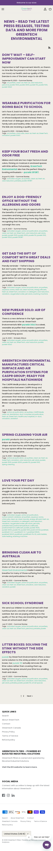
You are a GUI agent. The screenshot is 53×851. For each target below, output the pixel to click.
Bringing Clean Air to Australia (21, 554)
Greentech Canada (11, 727)
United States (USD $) (14, 833)
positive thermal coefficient (12, 528)
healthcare (22, 416)
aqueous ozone (8, 290)
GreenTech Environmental (14, 570)
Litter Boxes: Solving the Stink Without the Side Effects (24, 648)
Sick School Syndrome (22, 603)
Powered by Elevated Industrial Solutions (24, 841)
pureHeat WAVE (8, 534)
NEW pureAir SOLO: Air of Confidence (23, 312)
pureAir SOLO (7, 87)
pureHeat (44, 530)
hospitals (31, 416)
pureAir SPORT (31, 172)
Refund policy (8, 739)
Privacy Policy (8, 731)
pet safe (36, 523)
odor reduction (36, 83)
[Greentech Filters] (26, 9)
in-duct (38, 416)
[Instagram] (8, 795)
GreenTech (43, 133)
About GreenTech (10, 719)
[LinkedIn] (13, 795)
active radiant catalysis (11, 517)
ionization (6, 135)
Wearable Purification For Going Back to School (26, 105)
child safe (20, 133)
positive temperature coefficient (25, 526)
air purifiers (11, 83)
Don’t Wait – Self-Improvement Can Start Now (24, 59)
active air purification (29, 231)
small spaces (37, 683)
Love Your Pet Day (18, 480)
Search (5, 715)
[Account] (44, 9)
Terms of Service (10, 735)
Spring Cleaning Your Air (24, 434)
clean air (19, 83)
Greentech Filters (14, 840)
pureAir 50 (34, 85)
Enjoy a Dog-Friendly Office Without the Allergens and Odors (22, 201)
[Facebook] (3, 795)
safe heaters (42, 534)
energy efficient (40, 290)
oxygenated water (17, 294)
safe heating (7, 536)
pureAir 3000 (24, 85)
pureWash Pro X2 (29, 534)
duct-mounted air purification (31, 414)
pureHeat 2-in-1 (8, 532)
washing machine (40, 294)
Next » (30, 696)
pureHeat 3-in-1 (21, 532)
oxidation (6, 294)
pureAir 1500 (14, 85)
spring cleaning (8, 464)
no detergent (31, 292)
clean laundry (28, 290)
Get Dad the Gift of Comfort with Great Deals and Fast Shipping (26, 257)
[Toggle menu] (3, 9)
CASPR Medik (39, 412)
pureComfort (35, 530)
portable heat (7, 526)
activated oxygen (14, 179)
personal (5, 85)
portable (17, 181)
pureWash (19, 534)
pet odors (42, 233)
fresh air (27, 83)
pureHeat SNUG (33, 532)
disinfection (14, 414)
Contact (6, 723)
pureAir (4, 235)
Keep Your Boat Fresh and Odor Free (25, 153)
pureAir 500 (43, 85)
